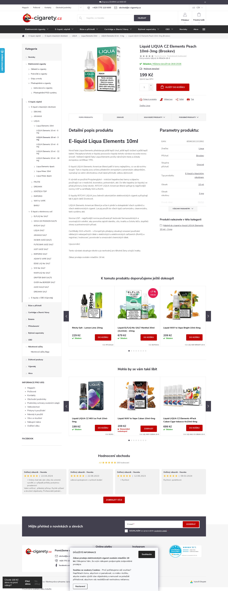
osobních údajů (160, 531)
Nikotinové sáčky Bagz (40, 352)
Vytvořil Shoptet (200, 582)
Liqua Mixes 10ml (43, 171)
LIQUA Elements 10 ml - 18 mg (47, 159)
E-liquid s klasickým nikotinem (43, 107)
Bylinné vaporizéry (36, 333)
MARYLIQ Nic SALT (42, 273)
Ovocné (200, 164)
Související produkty (153, 117)
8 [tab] (145, 351)
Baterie (31, 319)
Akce (30, 373)
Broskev (200, 155)
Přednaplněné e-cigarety (41, 83)
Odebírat (191, 524)
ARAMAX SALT (40, 235)
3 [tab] (133, 351)
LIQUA (36, 121)
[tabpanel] (92, 316)
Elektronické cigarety (37, 64)
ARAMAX (38, 116)
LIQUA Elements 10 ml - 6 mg (47, 145)
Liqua (201, 148)
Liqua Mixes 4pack (44, 176)
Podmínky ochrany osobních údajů (43, 403)
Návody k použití (35, 414)
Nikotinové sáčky (35, 346)
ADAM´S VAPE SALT (42, 259)
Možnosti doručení (151, 68)
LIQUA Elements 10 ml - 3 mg (47, 138)
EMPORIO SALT (40, 254)
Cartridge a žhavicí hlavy (38, 312)
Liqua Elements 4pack (45, 166)
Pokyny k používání (36, 410)
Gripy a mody (36, 78)
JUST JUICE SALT (41, 249)
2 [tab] (131, 351)
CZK (198, 7)
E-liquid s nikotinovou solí (41, 211)
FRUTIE (37, 182)
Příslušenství (33, 326)
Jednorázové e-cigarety (43, 88)
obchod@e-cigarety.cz (68, 556)
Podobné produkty (187, 117)
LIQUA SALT (39, 230)
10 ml (201, 184)
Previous (66, 316)
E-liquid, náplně (35, 102)
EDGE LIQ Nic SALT (42, 263)
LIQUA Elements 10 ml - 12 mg (47, 152)
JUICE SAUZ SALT (41, 287)
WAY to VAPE (39, 201)
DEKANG (37, 111)
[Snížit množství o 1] (151, 89)
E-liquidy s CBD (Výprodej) (42, 298)
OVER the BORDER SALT (44, 282)
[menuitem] (37, 29)
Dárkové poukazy (35, 359)
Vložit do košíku (175, 87)
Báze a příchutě (34, 305)
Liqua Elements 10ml (45, 126)
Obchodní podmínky (63, 7)
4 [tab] (136, 351)
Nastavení (80, 586)
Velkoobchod (33, 406)
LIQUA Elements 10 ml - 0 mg (47, 131)
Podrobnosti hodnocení (176, 56)
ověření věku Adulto (42, 589)
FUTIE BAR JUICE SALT (43, 244)
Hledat (142, 18)
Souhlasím (147, 554)
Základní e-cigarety (38, 69)
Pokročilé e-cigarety (39, 74)
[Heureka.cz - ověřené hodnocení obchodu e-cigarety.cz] (185, 551)
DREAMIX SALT (40, 291)
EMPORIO (38, 196)
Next (208, 316)
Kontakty (48, 7)
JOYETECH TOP (40, 191)
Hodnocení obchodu (114, 456)
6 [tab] (141, 351)
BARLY (36, 205)
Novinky (31, 57)
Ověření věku (33, 425)
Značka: (145, 106)
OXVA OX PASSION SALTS (45, 221)
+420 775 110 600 (66, 560)
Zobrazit (148, 428)
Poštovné (36, 7)
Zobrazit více (114, 499)
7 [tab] (143, 351)
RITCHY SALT (39, 225)
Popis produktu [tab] (86, 117)
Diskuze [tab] (120, 117)
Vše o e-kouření (34, 418)
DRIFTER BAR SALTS (43, 277)
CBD (30, 340)
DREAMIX (38, 186)
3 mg (201, 193)
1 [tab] (129, 351)
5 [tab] (138, 351)
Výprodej (32, 366)
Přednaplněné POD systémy (45, 92)
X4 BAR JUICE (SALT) (43, 240)
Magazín (25, 7)
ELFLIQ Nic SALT (41, 216)
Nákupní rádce (34, 422)
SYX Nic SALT (39, 268)
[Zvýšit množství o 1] (151, 85)
